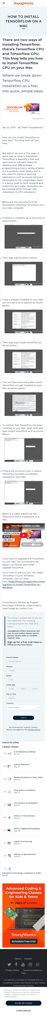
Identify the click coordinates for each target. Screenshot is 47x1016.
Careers (28, 959)
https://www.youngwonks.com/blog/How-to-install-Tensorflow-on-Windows (23, 585)
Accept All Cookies (23, 1003)
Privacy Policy (12, 970)
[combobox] (23, 707)
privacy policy (34, 730)
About (18, 959)
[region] (23, 1001)
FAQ (24, 973)
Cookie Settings (23, 1010)
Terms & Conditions (32, 970)
